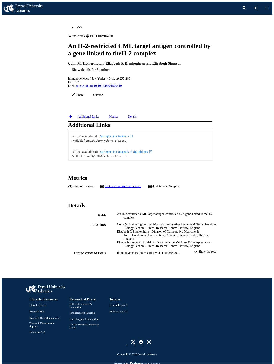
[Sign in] (256, 8)
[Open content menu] (267, 8)
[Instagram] (149, 342)
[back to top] (70, 116)
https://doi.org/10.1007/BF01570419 (98, 85)
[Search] (244, 8)
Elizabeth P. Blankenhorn (125, 63)
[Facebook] (141, 342)
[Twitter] (133, 342)
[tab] (88, 116)
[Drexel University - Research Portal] (23, 8)
